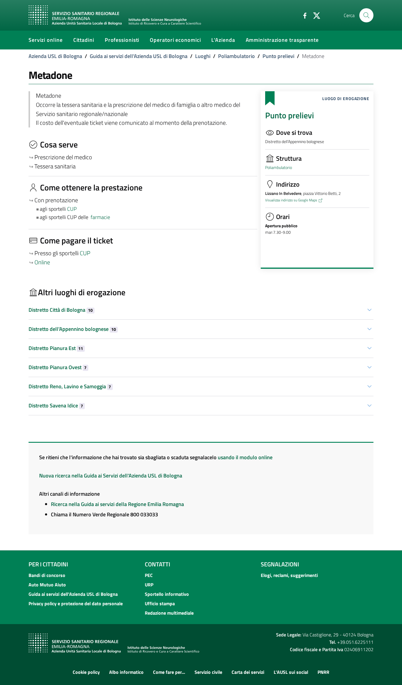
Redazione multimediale (169, 612)
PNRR (323, 672)
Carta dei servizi (248, 672)
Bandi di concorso (47, 575)
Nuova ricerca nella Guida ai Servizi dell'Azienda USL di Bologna (110, 476)
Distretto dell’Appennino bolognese (72, 329)
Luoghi (202, 56)
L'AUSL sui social (291, 672)
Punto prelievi (278, 56)
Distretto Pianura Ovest (58, 367)
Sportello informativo (167, 594)
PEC (149, 575)
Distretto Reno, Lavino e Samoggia (70, 386)
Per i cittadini (48, 564)
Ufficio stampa (160, 603)
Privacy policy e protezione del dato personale (76, 603)
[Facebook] (302, 15)
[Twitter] (314, 15)
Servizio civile (208, 672)
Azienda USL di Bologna (55, 56)
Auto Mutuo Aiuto (47, 584)
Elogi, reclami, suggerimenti (289, 575)
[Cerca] (366, 15)
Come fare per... (169, 672)
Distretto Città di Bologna (61, 310)
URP (149, 584)
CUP (72, 209)
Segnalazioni (280, 564)
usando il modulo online (245, 457)
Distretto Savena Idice (56, 405)
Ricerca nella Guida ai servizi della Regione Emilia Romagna (117, 504)
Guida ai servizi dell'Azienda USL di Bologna (138, 56)
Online (42, 262)
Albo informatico (126, 672)
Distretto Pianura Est (56, 348)
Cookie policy (86, 672)
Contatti (157, 564)
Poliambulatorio (236, 56)
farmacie (100, 217)
